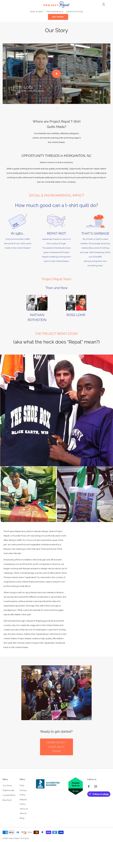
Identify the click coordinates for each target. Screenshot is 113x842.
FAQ (22, 785)
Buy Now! (58, 17)
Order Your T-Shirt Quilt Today (56, 747)
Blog (22, 818)
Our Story (36, 11)
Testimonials (54, 11)
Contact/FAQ (74, 11)
